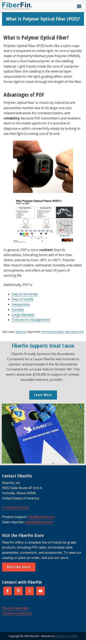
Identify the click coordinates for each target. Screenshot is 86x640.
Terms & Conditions (17, 613)
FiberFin (24, 6)
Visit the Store (18, 567)
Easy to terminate (25, 294)
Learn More (43, 395)
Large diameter (23, 315)
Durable (18, 309)
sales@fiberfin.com (39, 522)
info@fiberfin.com (41, 517)
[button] (79, 6)
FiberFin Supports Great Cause (43, 345)
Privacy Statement (15, 608)
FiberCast (21, 331)
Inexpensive (21, 304)
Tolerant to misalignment (31, 320)
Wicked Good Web (66, 636)
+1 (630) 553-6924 (15, 507)
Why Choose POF (74, 331)
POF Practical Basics (52, 331)
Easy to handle (22, 299)
